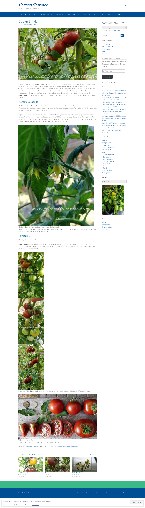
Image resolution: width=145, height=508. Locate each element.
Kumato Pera (106, 54)
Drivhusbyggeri (117, 118)
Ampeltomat (107, 102)
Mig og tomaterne (28, 14)
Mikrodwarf (109, 104)
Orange (108, 123)
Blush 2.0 (105, 51)
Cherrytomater (108, 159)
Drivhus (104, 140)
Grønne (107, 97)
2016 (45, 446)
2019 (115, 116)
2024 (56, 446)
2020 (122, 97)
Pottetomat (118, 93)
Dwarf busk (106, 145)
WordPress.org (107, 229)
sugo (116, 128)
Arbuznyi (93, 455)
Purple (110, 90)
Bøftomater (107, 157)
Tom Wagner (115, 130)
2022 (52, 446)
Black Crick (48, 472)
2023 (114, 90)
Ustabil (110, 128)
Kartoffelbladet (109, 116)
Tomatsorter (46, 14)
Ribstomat (106, 100)
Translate (117, 30)
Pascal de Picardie (108, 46)
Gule (111, 125)
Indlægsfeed (106, 224)
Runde (105, 168)
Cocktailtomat (66, 446)
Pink (109, 130)
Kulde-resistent (114, 111)
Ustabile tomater (108, 170)
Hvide (113, 104)
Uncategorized (106, 173)
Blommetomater (108, 155)
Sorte (107, 493)
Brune (60, 446)
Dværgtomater (106, 143)
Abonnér (107, 77)
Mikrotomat (107, 149)
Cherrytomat (109, 93)
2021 (119, 116)
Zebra (122, 123)
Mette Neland (37, 25)
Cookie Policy (35, 505)
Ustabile (104, 118)
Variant (107, 90)
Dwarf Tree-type (108, 147)
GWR (112, 97)
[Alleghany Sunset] (84, 464)
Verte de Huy (106, 44)
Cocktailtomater (28, 446)
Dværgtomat (106, 109)
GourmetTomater (33, 4)
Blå (113, 107)
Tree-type (105, 128)
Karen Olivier (113, 102)
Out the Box (27, 493)
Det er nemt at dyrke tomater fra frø (31, 455)
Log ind (104, 222)
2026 (108, 125)
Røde (78, 493)
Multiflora (111, 100)
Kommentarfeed (107, 227)
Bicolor (125, 493)
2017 (116, 107)
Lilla (113, 128)
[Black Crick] (57, 464)
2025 (112, 109)
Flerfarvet (107, 111)
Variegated (118, 90)
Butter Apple (106, 49)
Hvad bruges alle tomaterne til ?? (81, 14)
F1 (117, 128)
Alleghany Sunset (77, 472)
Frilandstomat (115, 123)
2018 (48, 446)
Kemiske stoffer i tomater (111, 14)
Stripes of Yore (23, 472)
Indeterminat (74, 446)
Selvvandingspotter (108, 107)
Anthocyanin (117, 97)
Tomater (35, 446)
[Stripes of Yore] (30, 464)
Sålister (59, 14)
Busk (115, 109)
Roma (114, 125)
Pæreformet (110, 118)
